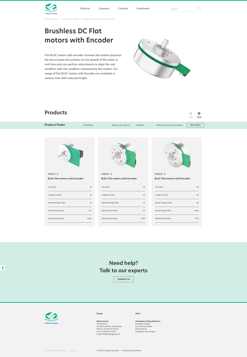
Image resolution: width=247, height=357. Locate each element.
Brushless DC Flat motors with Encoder (99, 19)
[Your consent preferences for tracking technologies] (2, 267)
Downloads (143, 9)
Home (47, 19)
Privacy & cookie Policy (131, 351)
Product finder (55, 125)
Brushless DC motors (70, 19)
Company (104, 9)
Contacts (123, 9)
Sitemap (73, 351)
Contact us (123, 279)
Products (85, 9)
